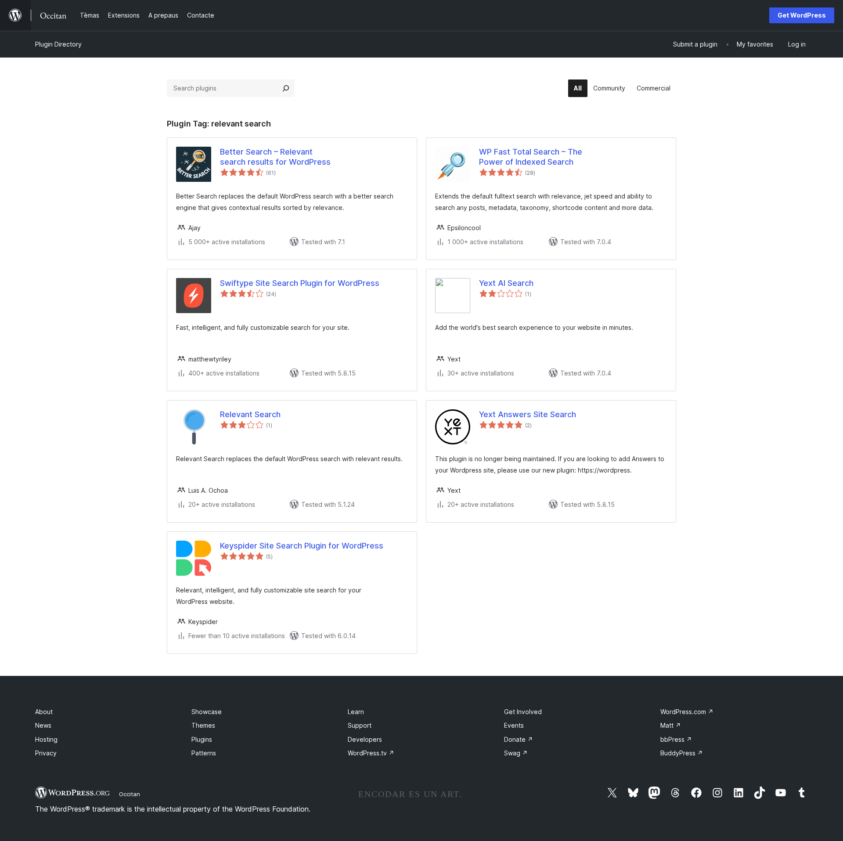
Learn (356, 711)
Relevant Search (250, 414)
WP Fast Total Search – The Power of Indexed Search (530, 156)
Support (359, 725)
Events (514, 725)
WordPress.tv (371, 753)
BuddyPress (681, 753)
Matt (670, 725)
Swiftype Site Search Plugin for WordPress (299, 283)
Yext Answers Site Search (527, 414)
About (44, 711)
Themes (203, 725)
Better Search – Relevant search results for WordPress (275, 156)
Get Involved (523, 711)
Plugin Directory (58, 44)
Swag (516, 753)
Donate (518, 739)
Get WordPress (802, 15)
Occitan (129, 794)
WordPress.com (686, 711)
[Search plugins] (286, 88)
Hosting (46, 739)
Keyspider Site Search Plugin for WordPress (301, 545)
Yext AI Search (506, 283)
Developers (365, 739)
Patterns (203, 753)
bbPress (676, 739)
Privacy (46, 753)
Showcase (206, 711)
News (43, 725)
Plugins (201, 739)
